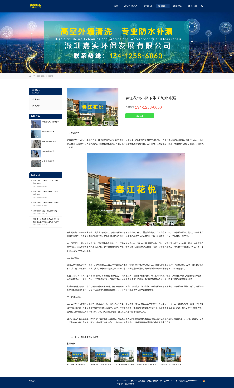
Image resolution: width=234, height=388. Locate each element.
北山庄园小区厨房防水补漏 (86, 337)
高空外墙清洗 (130, 6)
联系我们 (192, 6)
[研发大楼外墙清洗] (36, 144)
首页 (116, 6)
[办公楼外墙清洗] (36, 134)
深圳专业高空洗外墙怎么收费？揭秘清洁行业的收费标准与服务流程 (46, 220)
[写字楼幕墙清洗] (36, 153)
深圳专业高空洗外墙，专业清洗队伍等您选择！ (46, 182)
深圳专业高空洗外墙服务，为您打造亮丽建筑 (46, 193)
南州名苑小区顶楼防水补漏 (171, 364)
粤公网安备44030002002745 (190, 381)
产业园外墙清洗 (48, 161)
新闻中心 (177, 6)
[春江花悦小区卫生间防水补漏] (77, 354)
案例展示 (162, 6)
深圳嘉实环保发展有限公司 (148, 381)
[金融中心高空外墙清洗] (36, 124)
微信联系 (140, 116)
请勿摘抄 (130, 384)
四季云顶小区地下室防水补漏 (148, 364)
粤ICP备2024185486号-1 (169, 381)
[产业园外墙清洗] (36, 163)
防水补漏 (147, 6)
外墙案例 (36, 99)
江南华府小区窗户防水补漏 (124, 364)
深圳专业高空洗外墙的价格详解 (45, 211)
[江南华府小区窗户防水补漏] (124, 354)
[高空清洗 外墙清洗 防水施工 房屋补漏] (40, 6)
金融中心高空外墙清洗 (50, 122)
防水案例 (49, 76)
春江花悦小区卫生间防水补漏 (78, 364)
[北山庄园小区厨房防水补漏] (100, 354)
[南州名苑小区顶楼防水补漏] (171, 354)
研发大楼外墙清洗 (49, 141)
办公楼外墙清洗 (48, 132)
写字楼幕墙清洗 (48, 151)
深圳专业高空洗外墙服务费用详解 (46, 203)
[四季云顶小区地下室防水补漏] (147, 354)
